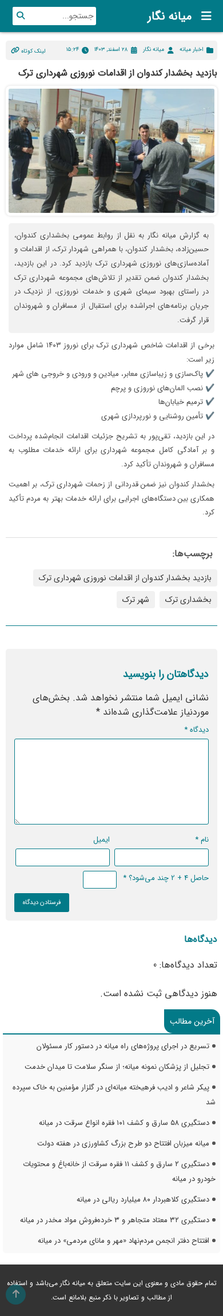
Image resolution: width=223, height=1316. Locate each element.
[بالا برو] (16, 1295)
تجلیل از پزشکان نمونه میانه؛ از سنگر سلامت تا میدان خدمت (117, 1067)
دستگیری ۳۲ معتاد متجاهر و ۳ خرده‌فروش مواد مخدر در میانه (114, 1220)
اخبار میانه (192, 49)
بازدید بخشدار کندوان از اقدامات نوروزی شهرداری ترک (125, 578)
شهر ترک (135, 599)
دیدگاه (196, 730)
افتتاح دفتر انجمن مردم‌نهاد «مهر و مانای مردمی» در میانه (123, 1241)
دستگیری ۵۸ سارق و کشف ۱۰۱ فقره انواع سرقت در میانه (124, 1123)
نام (202, 840)
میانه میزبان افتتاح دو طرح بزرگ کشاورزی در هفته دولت (123, 1143)
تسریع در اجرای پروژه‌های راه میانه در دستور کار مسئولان (123, 1046)
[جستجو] (21, 16)
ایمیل (101, 840)
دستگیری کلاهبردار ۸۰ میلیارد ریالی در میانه (143, 1200)
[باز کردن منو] (203, 16)
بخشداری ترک (188, 599)
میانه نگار (170, 16)
